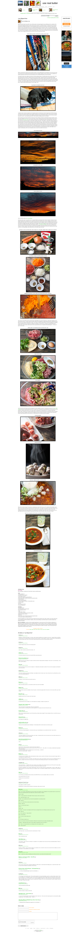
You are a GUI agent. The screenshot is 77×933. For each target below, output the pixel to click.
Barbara (20, 687)
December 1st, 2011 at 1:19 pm (23, 677)
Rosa (20, 833)
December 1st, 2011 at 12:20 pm (23, 671)
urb (24, 6)
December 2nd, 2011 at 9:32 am (23, 728)
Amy (19, 664)
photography (50, 6)
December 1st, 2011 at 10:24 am (23, 665)
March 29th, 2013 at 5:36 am (23, 857)
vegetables (47, 629)
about (27, 6)
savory (41, 629)
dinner (30, 629)
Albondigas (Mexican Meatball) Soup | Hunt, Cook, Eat (29, 899)
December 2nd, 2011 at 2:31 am (23, 705)
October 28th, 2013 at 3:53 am (23, 874)
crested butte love (41, 6)
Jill (19, 744)
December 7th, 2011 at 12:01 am (23, 773)
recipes (33, 6)
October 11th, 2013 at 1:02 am (23, 869)
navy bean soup (25, 119)
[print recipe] (20, 590)
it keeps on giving (50, 17)
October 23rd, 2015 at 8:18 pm (23, 894)
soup (43, 629)
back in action (56, 17)
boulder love (36, 6)
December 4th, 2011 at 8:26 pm (23, 754)
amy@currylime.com (22, 722)
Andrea (20, 652)
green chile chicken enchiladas (35, 10)
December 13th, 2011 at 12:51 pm (23, 834)
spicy (45, 629)
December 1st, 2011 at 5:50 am (23, 648)
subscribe (66, 24)
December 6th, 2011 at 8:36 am (23, 763)
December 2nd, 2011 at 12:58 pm (23, 733)
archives (46, 6)
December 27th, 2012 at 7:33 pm (23, 852)
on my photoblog (29, 218)
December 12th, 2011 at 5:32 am (23, 829)
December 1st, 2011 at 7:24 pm (23, 694)
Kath (19, 772)
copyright (30, 6)
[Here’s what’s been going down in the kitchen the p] (66, 46)
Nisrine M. (20, 693)
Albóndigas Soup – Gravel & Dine (25, 893)
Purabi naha (21, 710)
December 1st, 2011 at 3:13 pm (23, 688)
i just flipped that (22, 18)
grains (33, 629)
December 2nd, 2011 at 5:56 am (23, 711)
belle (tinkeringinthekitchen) (24, 739)
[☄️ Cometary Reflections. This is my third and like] (66, 56)
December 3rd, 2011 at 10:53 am (23, 745)
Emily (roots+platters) (23, 658)
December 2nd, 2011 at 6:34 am (23, 723)
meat (36, 629)
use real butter (50, 3)
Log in (53, 6)
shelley (20, 699)
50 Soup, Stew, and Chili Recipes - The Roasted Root (28, 868)
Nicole (20, 727)
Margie (20, 753)
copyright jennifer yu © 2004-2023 (25, 13)
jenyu (20, 789)
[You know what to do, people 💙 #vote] (66, 36)
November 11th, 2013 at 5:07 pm (23, 883)
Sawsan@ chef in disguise (24, 704)
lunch (34, 629)
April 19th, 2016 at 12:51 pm (23, 900)
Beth (19, 888)
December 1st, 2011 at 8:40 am (23, 653)
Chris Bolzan (21, 839)
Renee (20, 682)
